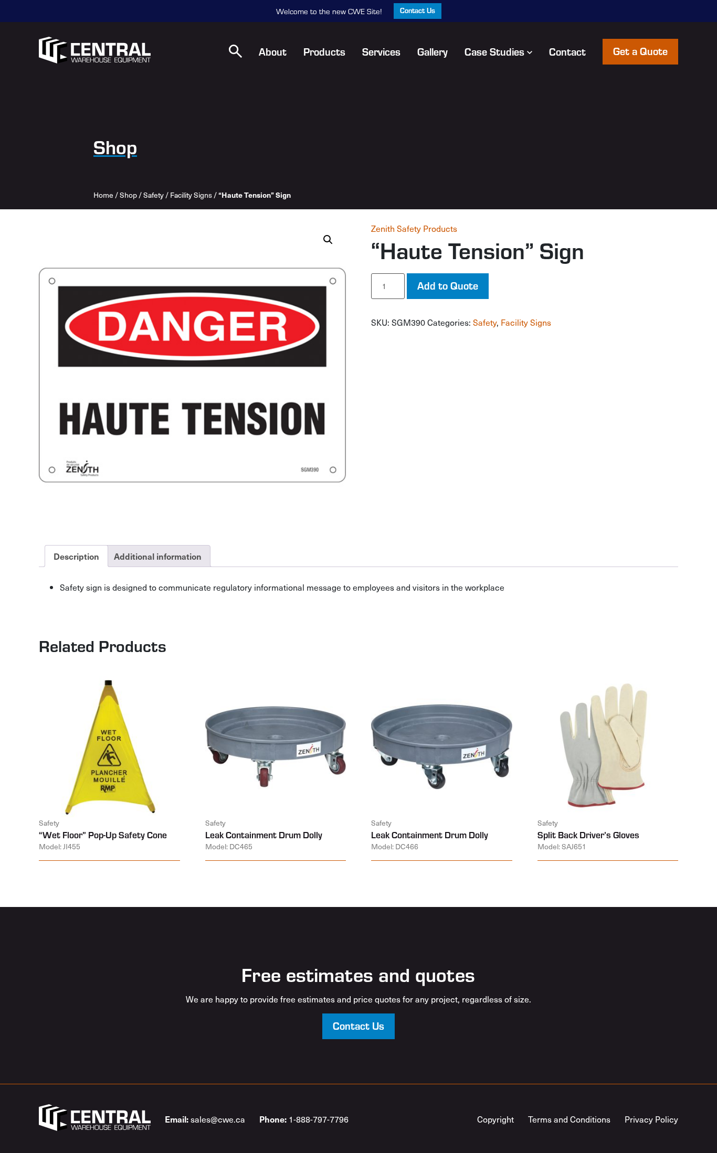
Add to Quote (447, 285)
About (273, 51)
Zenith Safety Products (414, 228)
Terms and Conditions (569, 1119)
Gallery (432, 51)
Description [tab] (76, 556)
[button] (235, 51)
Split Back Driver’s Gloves (588, 834)
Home (103, 194)
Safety (153, 194)
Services (381, 51)
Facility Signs (191, 194)
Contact (567, 51)
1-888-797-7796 (304, 1119)
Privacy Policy (651, 1119)
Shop (128, 194)
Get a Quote (640, 51)
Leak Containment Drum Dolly (263, 834)
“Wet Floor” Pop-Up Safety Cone (103, 834)
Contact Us (417, 10)
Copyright (495, 1119)
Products (324, 51)
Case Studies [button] (494, 51)
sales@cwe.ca (205, 1119)
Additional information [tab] (158, 556)
